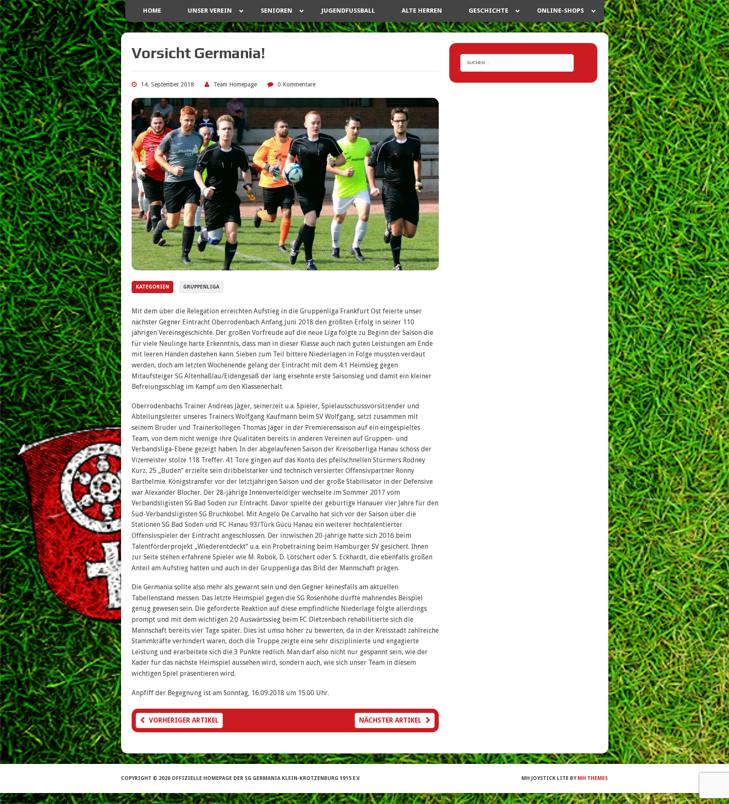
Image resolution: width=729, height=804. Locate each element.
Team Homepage (235, 84)
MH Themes (593, 778)
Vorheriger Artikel (184, 720)
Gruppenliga (201, 287)
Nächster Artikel (390, 720)
